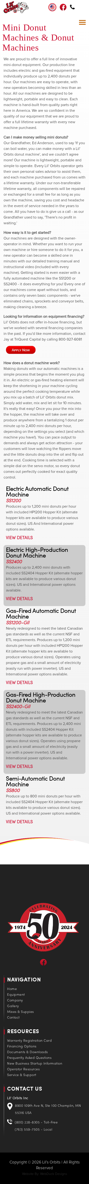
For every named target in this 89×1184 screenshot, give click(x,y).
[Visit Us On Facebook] (43, 964)
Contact (13, 1017)
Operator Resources (23, 1069)
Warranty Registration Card (29, 1040)
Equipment (16, 994)
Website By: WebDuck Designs (44, 1174)
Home (12, 989)
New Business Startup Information (34, 1063)
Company (15, 1000)
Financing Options (22, 1046)
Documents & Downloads (27, 1052)
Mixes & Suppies (20, 1012)
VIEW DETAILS (19, 538)
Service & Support (21, 1075)
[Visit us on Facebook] (63, 10)
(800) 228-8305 (72, 8)
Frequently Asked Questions (29, 1058)
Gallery (13, 1006)
